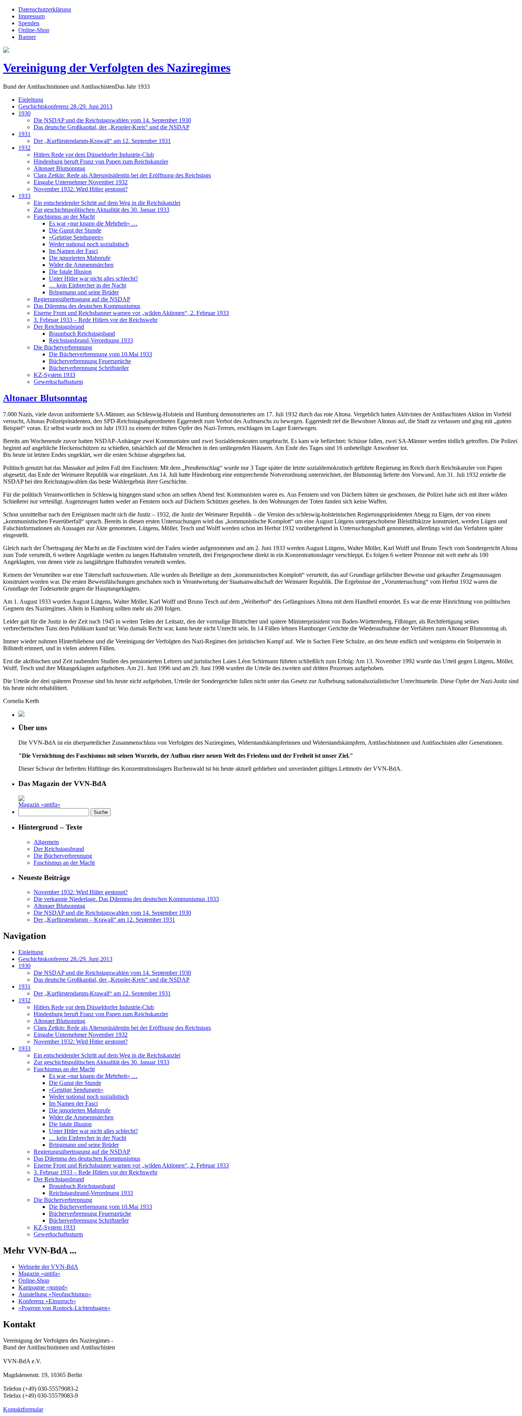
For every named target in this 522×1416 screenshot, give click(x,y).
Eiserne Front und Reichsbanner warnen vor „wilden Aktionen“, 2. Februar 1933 (131, 313)
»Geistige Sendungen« (76, 237)
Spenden (28, 23)
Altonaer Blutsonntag (59, 168)
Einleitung (30, 99)
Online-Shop (33, 30)
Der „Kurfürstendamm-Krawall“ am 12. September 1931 (102, 141)
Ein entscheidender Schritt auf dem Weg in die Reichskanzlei (107, 203)
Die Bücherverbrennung (63, 347)
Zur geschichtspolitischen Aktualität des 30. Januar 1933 (101, 209)
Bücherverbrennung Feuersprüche (90, 361)
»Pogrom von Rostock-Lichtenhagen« (64, 1308)
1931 (24, 134)
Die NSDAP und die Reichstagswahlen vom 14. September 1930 (112, 120)
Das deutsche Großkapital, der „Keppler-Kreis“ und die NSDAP (112, 127)
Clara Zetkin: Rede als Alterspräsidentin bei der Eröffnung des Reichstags (122, 175)
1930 (24, 113)
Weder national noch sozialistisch (89, 244)
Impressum (31, 16)
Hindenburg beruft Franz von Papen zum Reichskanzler (101, 161)
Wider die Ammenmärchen (81, 264)
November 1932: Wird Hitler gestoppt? (81, 189)
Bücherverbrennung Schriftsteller (89, 368)
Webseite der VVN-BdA (48, 1266)
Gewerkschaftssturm (58, 381)
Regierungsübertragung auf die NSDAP (82, 299)
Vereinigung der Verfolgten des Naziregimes (116, 68)
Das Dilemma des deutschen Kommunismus (87, 306)
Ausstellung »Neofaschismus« (54, 1294)
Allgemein (46, 842)
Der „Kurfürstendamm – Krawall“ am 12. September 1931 (104, 919)
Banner (27, 37)
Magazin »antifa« (39, 804)
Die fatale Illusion (70, 271)
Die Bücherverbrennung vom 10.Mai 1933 (100, 354)
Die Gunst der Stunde (75, 230)
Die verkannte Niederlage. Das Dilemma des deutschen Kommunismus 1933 (126, 899)
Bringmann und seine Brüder (84, 292)
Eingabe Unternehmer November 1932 (81, 182)
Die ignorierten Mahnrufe (79, 258)
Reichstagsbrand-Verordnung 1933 (91, 340)
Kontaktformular (23, 1409)
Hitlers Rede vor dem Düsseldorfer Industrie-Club (94, 154)
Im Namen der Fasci (73, 251)
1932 (24, 148)
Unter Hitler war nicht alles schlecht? (93, 278)
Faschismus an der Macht (64, 216)
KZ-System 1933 (54, 375)
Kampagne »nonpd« (43, 1287)
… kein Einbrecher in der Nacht (87, 285)
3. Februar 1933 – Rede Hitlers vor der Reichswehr (95, 320)
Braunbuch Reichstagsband (82, 333)
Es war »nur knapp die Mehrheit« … (93, 223)
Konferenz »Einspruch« (47, 1301)
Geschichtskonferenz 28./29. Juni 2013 (65, 106)
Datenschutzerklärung (44, 9)
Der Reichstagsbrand (59, 326)
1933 (24, 196)
